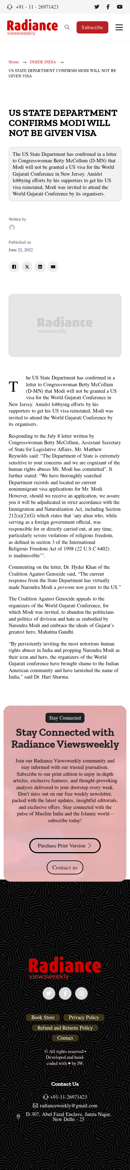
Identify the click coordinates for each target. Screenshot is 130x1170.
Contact (65, 1038)
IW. (80, 1063)
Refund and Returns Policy (65, 1028)
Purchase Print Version (61, 845)
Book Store (43, 1017)
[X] (27, 266)
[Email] (53, 266)
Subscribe (92, 27)
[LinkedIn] (40, 266)
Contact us (65, 867)
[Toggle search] (67, 27)
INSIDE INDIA (43, 61)
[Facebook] (14, 266)
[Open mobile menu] (119, 27)
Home (14, 61)
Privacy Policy (84, 1017)
